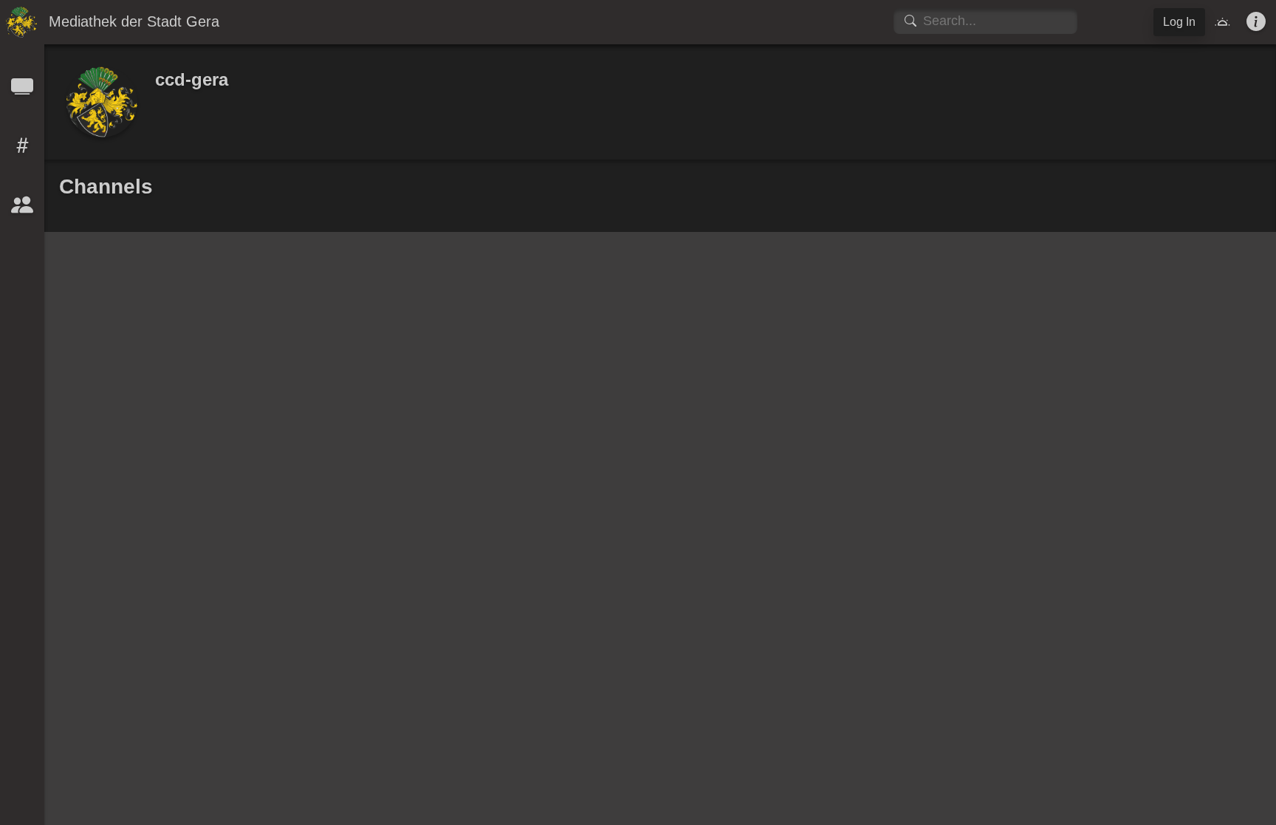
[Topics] (22, 150)
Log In (1179, 22)
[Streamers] (22, 209)
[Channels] (22, 91)
